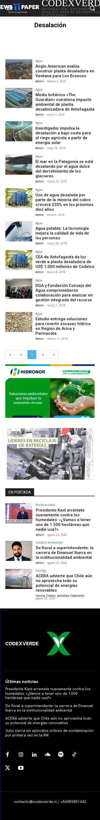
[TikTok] (74, 754)
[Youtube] (20, 768)
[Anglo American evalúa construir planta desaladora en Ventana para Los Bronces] (18, 69)
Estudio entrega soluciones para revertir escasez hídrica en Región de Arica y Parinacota (63, 326)
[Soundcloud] (47, 754)
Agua (38, 60)
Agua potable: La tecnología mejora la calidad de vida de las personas (62, 233)
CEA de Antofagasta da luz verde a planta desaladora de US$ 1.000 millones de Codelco (64, 262)
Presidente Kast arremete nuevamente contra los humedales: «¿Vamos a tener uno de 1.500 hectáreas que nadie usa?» (63, 520)
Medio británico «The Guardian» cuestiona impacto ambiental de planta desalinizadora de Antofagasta (64, 102)
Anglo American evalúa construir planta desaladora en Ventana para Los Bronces (64, 71)
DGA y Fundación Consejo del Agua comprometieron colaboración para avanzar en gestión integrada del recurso (64, 292)
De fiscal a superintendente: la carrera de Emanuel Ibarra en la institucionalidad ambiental (65, 552)
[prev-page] (9, 354)
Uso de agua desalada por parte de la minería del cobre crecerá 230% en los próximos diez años (64, 202)
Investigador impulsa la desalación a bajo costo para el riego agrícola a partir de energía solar (63, 135)
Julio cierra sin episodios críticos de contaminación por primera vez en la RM (49, 732)
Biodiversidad (45, 504)
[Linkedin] (34, 754)
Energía (41, 570)
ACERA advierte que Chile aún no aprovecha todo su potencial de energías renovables (64, 583)
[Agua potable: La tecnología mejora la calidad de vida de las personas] (18, 231)
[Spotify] (60, 754)
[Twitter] (7, 768)
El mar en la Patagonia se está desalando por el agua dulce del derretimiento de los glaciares (64, 168)
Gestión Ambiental (49, 542)
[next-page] (53, 354)
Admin (39, 81)
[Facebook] (7, 754)
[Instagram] (20, 754)
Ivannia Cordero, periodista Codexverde (60, 596)
